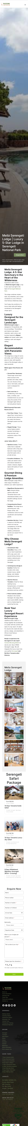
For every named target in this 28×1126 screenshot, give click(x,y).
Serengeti (15, 651)
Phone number (9, 897)
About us (4, 992)
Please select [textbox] (10, 925)
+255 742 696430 (7, 1099)
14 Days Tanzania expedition (9, 1066)
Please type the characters (13, 961)
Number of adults (10, 902)
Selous (4, 1040)
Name (7, 892)
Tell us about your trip (12, 944)
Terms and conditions (7, 999)
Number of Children (11, 907)
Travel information (6, 993)
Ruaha (3, 1038)
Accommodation (9, 259)
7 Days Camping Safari (8, 1057)
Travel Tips (5, 997)
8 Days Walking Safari (7, 1071)
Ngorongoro (5, 1036)
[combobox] (14, 912)
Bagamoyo (5, 1045)
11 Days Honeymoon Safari (9, 1064)
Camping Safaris (6, 1015)
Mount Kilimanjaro (6, 1047)
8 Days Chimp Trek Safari (8, 1070)
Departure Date (9, 930)
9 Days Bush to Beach (7, 1062)
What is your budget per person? (11, 935)
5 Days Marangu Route (8, 1068)
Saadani (4, 1043)
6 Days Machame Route (8, 1059)
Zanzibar (4, 1042)
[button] (20, 255)
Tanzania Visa (5, 995)
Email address (9, 918)
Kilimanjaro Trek (6, 1019)
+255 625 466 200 (7, 1094)
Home (3, 259)
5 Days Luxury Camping (8, 1060)
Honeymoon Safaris (7, 1017)
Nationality (7, 922)
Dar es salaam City (7, 1049)
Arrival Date (8, 913)
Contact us (5, 1001)
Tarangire (4, 1034)
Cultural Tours (5, 1021)
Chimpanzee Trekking (7, 1023)
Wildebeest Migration (7, 1024)
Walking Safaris (6, 1013)
